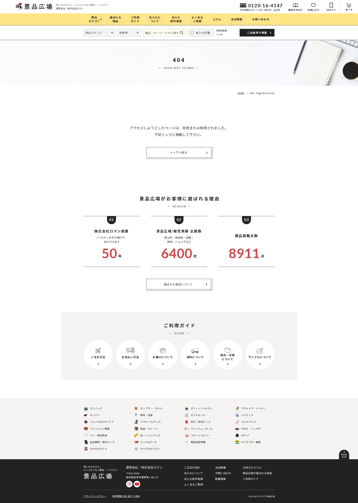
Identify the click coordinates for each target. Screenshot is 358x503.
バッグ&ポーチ (148, 442)
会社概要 (220, 467)
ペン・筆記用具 (98, 435)
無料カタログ (295, 9)
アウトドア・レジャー (253, 408)
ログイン (331, 9)
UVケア (245, 435)
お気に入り (313, 9)
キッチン (95, 415)
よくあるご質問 (193, 484)
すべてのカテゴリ (147, 448)
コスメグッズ (248, 421)
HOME (241, 93)
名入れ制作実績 (193, 479)
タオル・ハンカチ (251, 428)
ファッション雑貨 (100, 428)
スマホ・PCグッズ (150, 421)
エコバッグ (96, 408)
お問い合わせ (223, 473)
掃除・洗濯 (146, 415)
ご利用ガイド (251, 479)
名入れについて (193, 473)
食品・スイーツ (149, 428)
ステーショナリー (201, 435)
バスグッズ (247, 415)
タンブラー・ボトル (151, 408)
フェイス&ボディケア (102, 421)
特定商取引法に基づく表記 (126, 496)
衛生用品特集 (198, 442)
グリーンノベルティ (202, 408)
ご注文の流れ (192, 467)
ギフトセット (198, 415)
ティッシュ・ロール (202, 428)
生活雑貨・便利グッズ (102, 442)
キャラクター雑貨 (251, 442)
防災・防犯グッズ (201, 421)
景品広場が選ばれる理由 (257, 473)
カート (349, 9)
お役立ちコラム (252, 467)
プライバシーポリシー (95, 496)
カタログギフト (98, 448)
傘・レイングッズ (150, 435)
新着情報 (220, 479)
